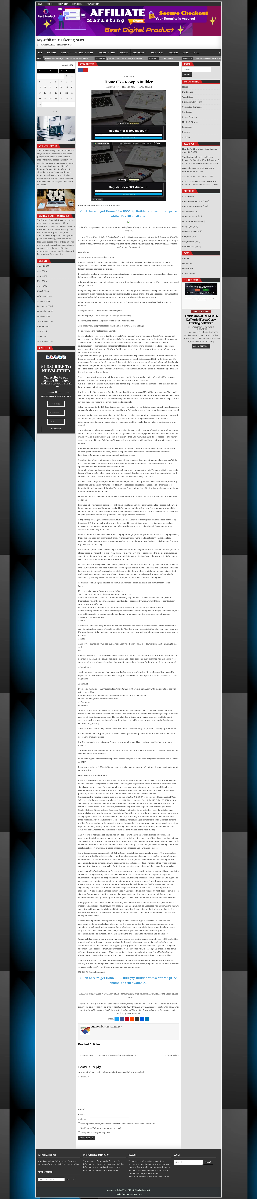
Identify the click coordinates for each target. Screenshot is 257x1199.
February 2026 (44, 296)
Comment (83, 1077)
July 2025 (42, 331)
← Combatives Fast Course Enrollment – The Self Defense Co (107, 1055)
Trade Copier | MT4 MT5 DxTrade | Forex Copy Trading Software (201, 319)
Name (81, 1109)
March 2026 (43, 291)
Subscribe (56, 429)
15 (67, 87)
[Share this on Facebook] (122, 1019)
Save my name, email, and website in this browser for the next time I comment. (117, 1124)
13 (56, 87)
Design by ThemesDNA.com (129, 1194)
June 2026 (42, 276)
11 (45, 87)
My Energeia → (171, 1055)
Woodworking (189, 247)
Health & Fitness (158, 52)
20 (56, 93)
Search (70, 1179)
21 (61, 93)
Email (81, 1114)
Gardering (124, 52)
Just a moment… (190, 176)
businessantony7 (113, 87)
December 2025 (45, 306)
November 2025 (45, 311)
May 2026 (42, 281)
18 (45, 93)
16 (72, 87)
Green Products (139, 52)
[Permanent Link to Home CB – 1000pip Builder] (128, 115)
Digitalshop (63, 3)
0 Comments (202, 329)
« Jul (55, 111)
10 (40, 87)
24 (40, 98)
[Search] (219, 52)
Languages (173, 52)
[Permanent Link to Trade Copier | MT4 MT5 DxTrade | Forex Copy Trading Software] (201, 296)
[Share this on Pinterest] (127, 1019)
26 (50, 98)
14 (61, 87)
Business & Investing (84, 52)
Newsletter (77, 3)
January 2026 (43, 301)
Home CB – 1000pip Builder (128, 81)
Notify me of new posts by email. (96, 1133)
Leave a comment (145, 87)
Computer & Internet (106, 52)
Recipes (186, 52)
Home (40, 3)
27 (56, 98)
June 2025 (42, 336)
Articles (196, 52)
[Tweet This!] (117, 1019)
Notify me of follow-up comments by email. (100, 1128)
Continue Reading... (201, 346)
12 (50, 87)
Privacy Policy (93, 3)
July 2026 (42, 271)
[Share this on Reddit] (132, 1019)
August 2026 (43, 266)
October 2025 (43, 316)
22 (66, 93)
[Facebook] (215, 52)
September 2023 (45, 341)
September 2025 (45, 321)
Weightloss (66, 52)
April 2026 (42, 286)
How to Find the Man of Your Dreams (199, 149)
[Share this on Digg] (142, 1019)
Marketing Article (190, 231)
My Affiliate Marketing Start (60, 39)
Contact (50, 3)
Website (82, 1119)
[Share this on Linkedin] (147, 1019)
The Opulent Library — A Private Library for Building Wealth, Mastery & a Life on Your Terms (200, 160)
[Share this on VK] (137, 1019)
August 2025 (43, 326)
